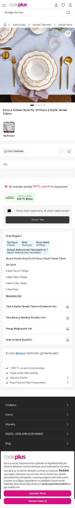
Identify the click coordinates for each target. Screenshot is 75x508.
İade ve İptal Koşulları (19, 339)
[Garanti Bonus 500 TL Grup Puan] (19, 197)
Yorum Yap (37, 219)
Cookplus (10, 405)
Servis (9, 414)
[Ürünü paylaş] (69, 151)
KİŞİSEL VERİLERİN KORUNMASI (24, 434)
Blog (8, 443)
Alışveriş (10, 424)
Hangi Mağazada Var (19, 328)
